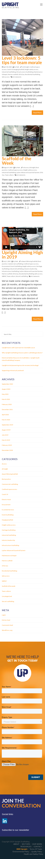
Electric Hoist (6, 499)
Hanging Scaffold (18, 69)
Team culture (9, 175)
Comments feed (7, 625)
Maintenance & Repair (9, 555)
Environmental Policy (21, 852)
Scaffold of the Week (16, 161)
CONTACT (38, 847)
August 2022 (6, 389)
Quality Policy (36, 852)
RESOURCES (25, 847)
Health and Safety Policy (33, 854)
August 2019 (6, 430)
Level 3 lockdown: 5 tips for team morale (22, 60)
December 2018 (7, 450)
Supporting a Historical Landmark (13, 370)
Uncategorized (7, 596)
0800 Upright (21, 849)
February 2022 (7, 404)
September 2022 (7, 384)
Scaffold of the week (8, 586)
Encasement (6, 266)
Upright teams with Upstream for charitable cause (18, 348)
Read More (37, 113)
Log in (4, 615)
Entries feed (6, 620)
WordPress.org (7, 630)
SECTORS (26, 844)
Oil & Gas (21, 74)
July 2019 (5, 435)
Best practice (6, 479)
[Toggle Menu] (41, 5)
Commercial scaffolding (15, 264)
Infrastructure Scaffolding (24, 72)
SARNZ (4, 276)
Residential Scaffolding (32, 74)
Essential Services (8, 510)
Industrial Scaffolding (9, 72)
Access (26, 167)
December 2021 (7, 409)
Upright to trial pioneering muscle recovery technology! (20, 365)
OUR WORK (37, 844)
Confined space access (15, 170)
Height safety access (31, 69)
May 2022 (5, 394)
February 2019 (7, 445)
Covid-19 (10, 69)
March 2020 (6, 420)
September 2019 (7, 425)
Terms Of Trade (36, 849)
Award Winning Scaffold (30, 261)
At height (26, 67)
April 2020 (5, 415)
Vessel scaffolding (22, 276)
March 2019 (6, 440)
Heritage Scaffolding (8, 530)
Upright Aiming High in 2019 (22, 255)
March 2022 (6, 399)
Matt (17, 67)
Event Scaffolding (16, 266)
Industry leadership (30, 269)
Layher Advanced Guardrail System (27, 172)
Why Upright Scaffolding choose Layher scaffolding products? (22, 353)
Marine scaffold (13, 74)
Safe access (6, 77)
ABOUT (16, 844)
